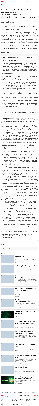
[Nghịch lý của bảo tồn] (7, 370)
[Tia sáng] (4, 2)
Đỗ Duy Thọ (17, 296)
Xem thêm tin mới (19, 386)
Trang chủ (2, 7)
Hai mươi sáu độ (19, 256)
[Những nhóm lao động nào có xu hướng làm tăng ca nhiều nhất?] (7, 279)
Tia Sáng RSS (26, 395)
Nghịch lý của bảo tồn (21, 367)
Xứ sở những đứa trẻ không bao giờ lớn (25, 266)
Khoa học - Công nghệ (17, 4)
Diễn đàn (10, 4)
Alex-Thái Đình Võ (18, 352)
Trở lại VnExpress (13, 395)
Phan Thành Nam (17, 262)
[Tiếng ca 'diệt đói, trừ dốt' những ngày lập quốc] (7, 358)
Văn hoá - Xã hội (25, 4)
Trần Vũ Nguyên (17, 340)
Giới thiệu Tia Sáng (20, 395)
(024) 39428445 (18, 403)
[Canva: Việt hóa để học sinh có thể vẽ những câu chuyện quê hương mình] (7, 334)
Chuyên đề (5, 4)
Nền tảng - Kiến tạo (33, 4)
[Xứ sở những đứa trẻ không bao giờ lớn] (7, 269)
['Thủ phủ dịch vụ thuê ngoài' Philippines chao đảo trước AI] (7, 303)
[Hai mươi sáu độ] (7, 259)
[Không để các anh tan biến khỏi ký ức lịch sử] (7, 347)
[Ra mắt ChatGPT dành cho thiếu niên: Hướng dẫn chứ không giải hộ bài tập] (7, 324)
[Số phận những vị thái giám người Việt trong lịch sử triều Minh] (7, 291)
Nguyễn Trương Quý (18, 363)
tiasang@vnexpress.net (18, 404)
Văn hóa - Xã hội (8, 7)
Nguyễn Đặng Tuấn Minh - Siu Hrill (8, 12)
